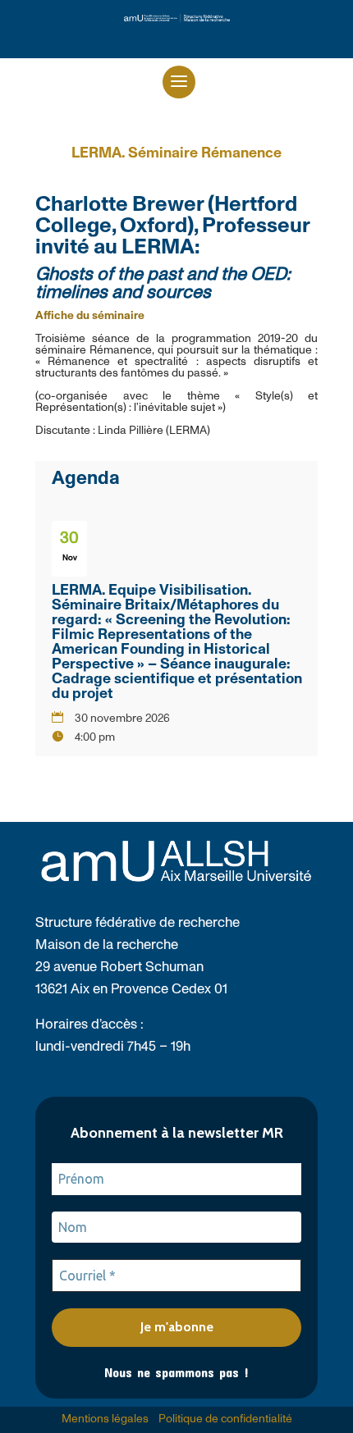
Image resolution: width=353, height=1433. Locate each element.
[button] (179, 82)
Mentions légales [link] (105, 1419)
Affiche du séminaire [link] (89, 316)
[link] (177, 18)
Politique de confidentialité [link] (225, 1419)
